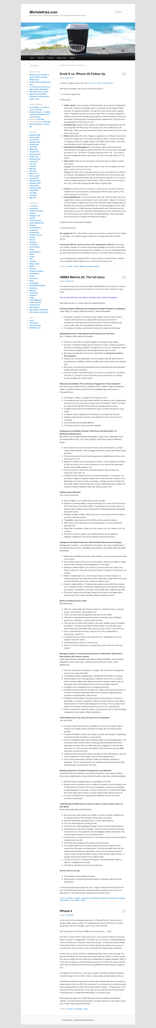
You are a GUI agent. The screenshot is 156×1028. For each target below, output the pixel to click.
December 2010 (35, 181)
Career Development (37, 223)
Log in (32, 320)
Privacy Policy (67, 1020)
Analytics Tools (35, 216)
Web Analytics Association (39, 310)
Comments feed (35, 325)
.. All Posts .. (70, 266)
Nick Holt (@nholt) (36, 124)
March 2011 (34, 173)
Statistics (33, 290)
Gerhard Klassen (35, 112)
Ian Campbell (34, 107)
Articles (72, 58)
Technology (88, 266)
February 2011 (35, 176)
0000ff (77, 900)
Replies (96, 266)
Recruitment (104, 898)
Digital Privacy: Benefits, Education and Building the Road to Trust (39, 96)
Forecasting (34, 244)
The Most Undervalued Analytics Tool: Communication (40, 114)
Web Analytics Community (39, 312)
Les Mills (33, 261)
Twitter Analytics (35, 302)
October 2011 (34, 156)
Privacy (32, 276)
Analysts (77, 898)
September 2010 (35, 188)
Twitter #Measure (35, 300)
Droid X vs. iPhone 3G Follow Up (82, 74)
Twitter (32, 297)
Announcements (35, 220)
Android (32, 218)
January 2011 (34, 178)
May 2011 (33, 168)
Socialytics (33, 288)
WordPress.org (35, 328)
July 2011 (33, 164)
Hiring (92, 898)
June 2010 (33, 195)
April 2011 (33, 171)
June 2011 (33, 166)
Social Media (112, 898)
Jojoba (32, 256)
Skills (32, 281)
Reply (82, 900)
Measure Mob (34, 264)
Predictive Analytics (37, 271)
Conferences (85, 898)
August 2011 (34, 161)
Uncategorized (35, 305)
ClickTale (33, 225)
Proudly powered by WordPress (83, 1020)
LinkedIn (50, 58)
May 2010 (33, 197)
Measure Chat (61, 58)
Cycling (32, 237)
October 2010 (34, 185)
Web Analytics (64, 900)
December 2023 (35, 135)
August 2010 (34, 190)
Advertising (34, 208)
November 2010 (35, 183)
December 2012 (35, 142)
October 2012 (34, 144)
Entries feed (34, 323)
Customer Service (36, 235)
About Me (41, 58)
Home (32, 58)
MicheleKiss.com (43, 11)
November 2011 (35, 154)
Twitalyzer (33, 295)
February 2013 (35, 137)
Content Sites (34, 232)
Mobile (82, 266)
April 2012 (33, 147)
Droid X (76, 266)
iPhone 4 (66, 911)
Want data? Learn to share (39, 91)
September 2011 (35, 159)
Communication (35, 227)
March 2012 (34, 149)
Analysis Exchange (36, 211)
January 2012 (34, 152)
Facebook (33, 242)
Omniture (33, 269)
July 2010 (33, 193)
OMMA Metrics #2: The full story (82, 277)
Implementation (35, 252)
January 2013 (34, 140)
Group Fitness (35, 247)
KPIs (31, 259)
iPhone (32, 254)
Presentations (34, 273)
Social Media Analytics (38, 285)
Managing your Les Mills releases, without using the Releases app (39, 77)
